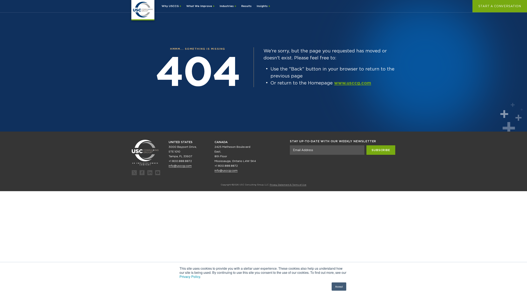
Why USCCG (171, 6)
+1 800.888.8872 (180, 161)
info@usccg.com (180, 165)
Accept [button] (339, 286)
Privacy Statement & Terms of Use (288, 184)
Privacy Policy (190, 276)
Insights (262, 6)
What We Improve (199, 6)
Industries (227, 6)
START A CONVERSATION (499, 6)
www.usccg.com (352, 83)
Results (246, 6)
